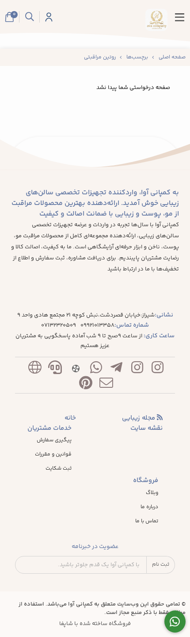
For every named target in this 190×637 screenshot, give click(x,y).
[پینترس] (85, 385)
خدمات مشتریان (49, 428)
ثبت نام (160, 564)
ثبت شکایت (59, 469)
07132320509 (58, 325)
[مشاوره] (175, 621)
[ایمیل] (106, 385)
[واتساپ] (95, 369)
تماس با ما (146, 521)
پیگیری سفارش (54, 440)
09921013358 (97, 325)
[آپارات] (75, 369)
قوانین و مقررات (53, 455)
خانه (70, 418)
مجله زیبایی (139, 418)
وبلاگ (152, 493)
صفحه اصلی (172, 57)
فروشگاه (145, 481)
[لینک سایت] (34, 369)
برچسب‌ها (137, 57)
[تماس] (55, 369)
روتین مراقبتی (100, 57)
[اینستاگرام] (157, 369)
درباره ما (149, 507)
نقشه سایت (146, 428)
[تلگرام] (116, 369)
